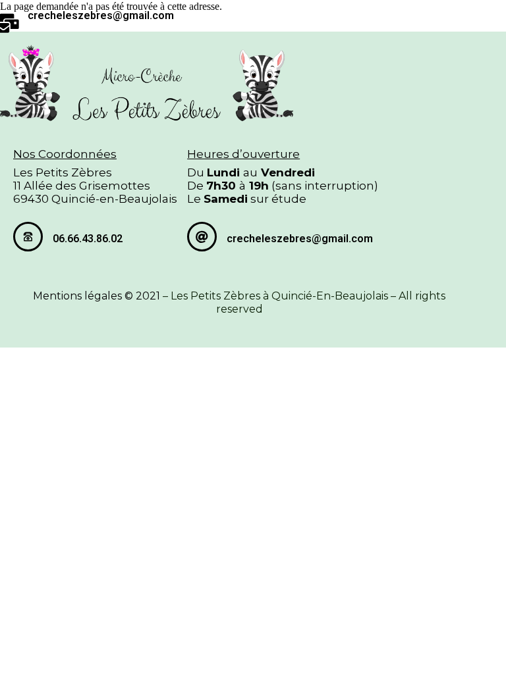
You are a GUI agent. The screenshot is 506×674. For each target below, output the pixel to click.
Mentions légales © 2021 (96, 296)
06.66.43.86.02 (88, 238)
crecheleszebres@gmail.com (101, 15)
